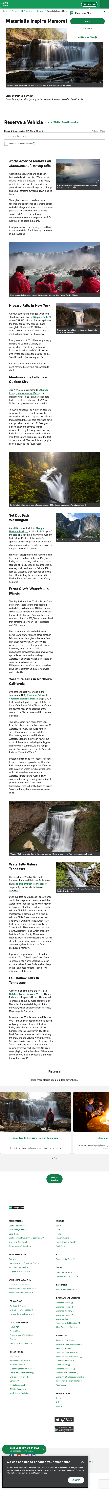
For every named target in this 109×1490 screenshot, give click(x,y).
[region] (45, 1472)
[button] (104, 4)
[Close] (82, 1461)
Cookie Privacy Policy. (36, 1473)
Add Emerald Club (86, 37)
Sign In (87, 21)
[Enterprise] (4, 4)
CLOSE (76, 1480)
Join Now (86, 28)
